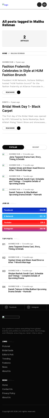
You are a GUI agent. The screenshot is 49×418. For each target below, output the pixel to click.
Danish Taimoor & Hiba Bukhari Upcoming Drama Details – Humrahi (25, 193)
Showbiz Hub (7, 62)
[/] (39, 4)
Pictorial (6, 346)
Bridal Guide (7, 350)
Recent (35, 147)
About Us (6, 371)
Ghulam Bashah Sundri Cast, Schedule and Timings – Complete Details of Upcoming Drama (26, 181)
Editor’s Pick (7, 354)
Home (4, 53)
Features (6, 362)
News (4, 367)
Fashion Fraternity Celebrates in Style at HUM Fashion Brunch (22, 71)
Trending (6, 358)
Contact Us (7, 389)
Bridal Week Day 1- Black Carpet (21, 108)
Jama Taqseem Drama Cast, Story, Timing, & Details (25, 158)
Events (5, 102)
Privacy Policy (8, 393)
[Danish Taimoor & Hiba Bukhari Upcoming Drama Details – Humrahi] (5, 191)
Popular (13, 147)
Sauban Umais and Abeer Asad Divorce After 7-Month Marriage (27, 169)
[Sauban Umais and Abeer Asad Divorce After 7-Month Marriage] (5, 167)
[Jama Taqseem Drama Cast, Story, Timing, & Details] (5, 156)
